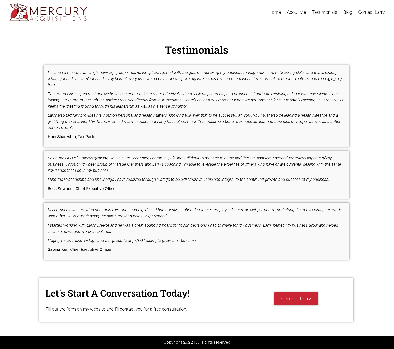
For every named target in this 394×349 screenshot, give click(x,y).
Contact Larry (371, 12)
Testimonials (324, 12)
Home (275, 12)
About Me (296, 12)
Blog (347, 12)
